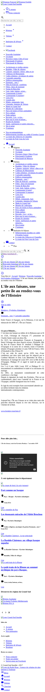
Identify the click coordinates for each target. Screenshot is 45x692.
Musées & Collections (14, 109)
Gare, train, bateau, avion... (16, 91)
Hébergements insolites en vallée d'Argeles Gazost (25, 134)
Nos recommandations (14, 132)
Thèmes (10, 36)
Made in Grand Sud (13, 106)
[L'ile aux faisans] (8, 262)
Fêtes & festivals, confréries (16, 85)
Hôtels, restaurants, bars (15, 102)
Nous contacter (11, 657)
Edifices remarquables (14, 80)
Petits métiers (11, 115)
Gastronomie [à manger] (15, 96)
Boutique (9, 647)
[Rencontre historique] (10, 264)
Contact (9, 46)
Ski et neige (10, 126)
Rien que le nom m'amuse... (16, 119)
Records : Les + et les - (14, 117)
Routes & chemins (13, 122)
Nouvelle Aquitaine (13, 54)
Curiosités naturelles (13, 78)
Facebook (11, 50)
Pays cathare (10, 113)
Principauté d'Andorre (14, 61)
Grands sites (10, 100)
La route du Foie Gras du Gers (17, 139)
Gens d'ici (9, 98)
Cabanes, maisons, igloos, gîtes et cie (20, 72)
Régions (10, 30)
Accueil (9, 25)
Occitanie (9, 57)
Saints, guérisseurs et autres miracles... (20, 124)
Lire (2, 507)
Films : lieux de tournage (15, 87)
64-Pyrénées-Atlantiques (10, 278)
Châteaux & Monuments (15, 74)
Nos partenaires (12, 631)
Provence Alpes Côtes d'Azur (17, 59)
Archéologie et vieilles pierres (17, 67)
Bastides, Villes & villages (16, 69)
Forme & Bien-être (13, 89)
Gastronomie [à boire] (14, 93)
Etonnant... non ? (12, 82)
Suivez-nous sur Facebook (16, 661)
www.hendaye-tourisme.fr (11, 411)
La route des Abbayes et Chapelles (19, 137)
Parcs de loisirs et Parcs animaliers (19, 111)
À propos (9, 629)
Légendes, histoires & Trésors (17, 104)
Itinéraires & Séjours (15, 42)
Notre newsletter (12, 659)
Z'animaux (10, 128)
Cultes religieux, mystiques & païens (19, 76)
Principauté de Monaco (14, 63)
